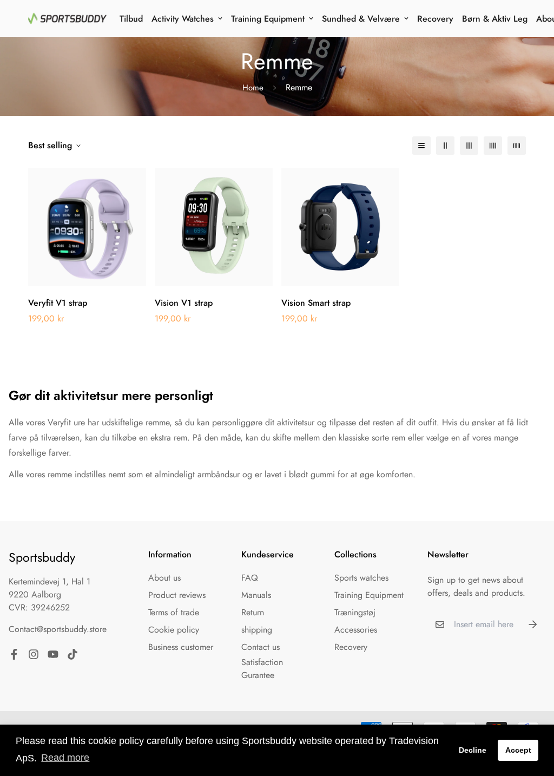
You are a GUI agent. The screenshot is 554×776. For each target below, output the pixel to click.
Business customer (180, 647)
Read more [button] (65, 757)
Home (252, 88)
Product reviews (177, 595)
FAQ (249, 577)
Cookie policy (173, 629)
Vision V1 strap (184, 303)
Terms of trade (173, 612)
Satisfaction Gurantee (262, 668)
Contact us (260, 647)
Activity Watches (182, 18)
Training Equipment (268, 18)
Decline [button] (472, 750)
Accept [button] (518, 750)
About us (164, 577)
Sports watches (361, 577)
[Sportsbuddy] (67, 18)
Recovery (435, 18)
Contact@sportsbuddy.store (58, 629)
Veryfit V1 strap (57, 303)
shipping (256, 629)
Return (252, 612)
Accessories (355, 629)
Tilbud (131, 18)
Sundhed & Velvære (361, 18)
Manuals (256, 595)
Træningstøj (354, 612)
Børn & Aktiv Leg (494, 18)
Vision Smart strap (316, 303)
